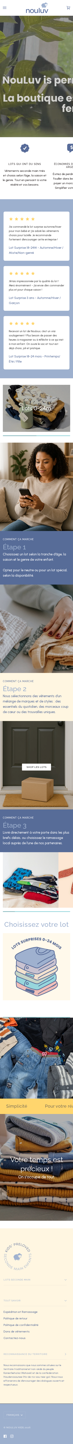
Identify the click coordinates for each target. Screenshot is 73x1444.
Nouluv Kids (15, 1427)
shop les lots (37, 767)
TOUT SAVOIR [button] (12, 1300)
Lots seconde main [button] (17, 1279)
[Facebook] (5, 1436)
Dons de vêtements (17, 1331)
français (13, 1415)
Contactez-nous (15, 1338)
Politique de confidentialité (21, 1325)
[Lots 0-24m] (36, 973)
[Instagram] (11, 1436)
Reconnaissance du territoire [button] (25, 1354)
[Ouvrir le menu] (5, 8)
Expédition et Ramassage (21, 1312)
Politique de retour (15, 1318)
